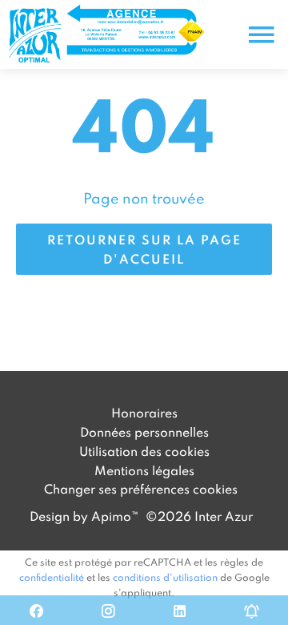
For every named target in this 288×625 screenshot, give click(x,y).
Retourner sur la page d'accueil (144, 249)
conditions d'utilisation (165, 577)
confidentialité (51, 577)
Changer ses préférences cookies (141, 489)
